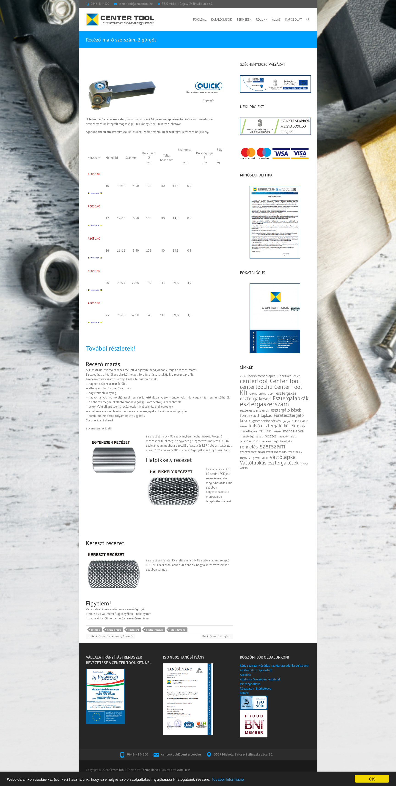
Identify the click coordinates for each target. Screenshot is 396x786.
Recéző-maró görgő (216, 636)
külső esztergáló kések (272, 426)
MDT (262, 431)
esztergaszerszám (264, 404)
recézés (95, 629)
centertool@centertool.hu (135, 4)
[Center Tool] (120, 19)
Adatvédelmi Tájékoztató (256, 670)
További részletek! (110, 348)
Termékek (243, 19)
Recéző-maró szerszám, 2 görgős (111, 636)
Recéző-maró (114, 629)
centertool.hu (256, 386)
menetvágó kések (251, 436)
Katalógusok (221, 19)
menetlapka (293, 431)
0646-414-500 (100, 4)
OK (372, 779)
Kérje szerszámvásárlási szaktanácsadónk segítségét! (274, 666)
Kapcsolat (293, 19)
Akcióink (245, 675)
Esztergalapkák (290, 398)
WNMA (304, 463)
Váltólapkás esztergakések (269, 462)
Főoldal (199, 19)
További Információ (228, 779)
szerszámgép (177, 629)
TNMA (299, 452)
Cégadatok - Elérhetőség (255, 688)
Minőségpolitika (250, 684)
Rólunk (261, 19)
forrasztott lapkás (256, 415)
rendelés (249, 447)
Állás (276, 19)
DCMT (271, 393)
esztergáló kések (286, 410)
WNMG (244, 468)
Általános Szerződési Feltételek (260, 679)
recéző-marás (287, 436)
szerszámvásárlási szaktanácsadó (263, 452)
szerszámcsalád (154, 629)
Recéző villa (286, 441)
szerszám (133, 629)
